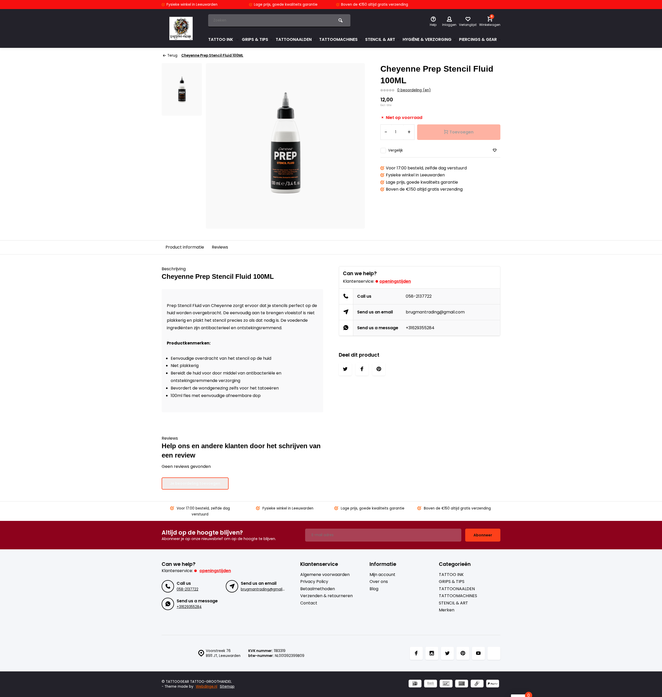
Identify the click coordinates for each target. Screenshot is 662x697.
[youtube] (478, 653)
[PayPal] (492, 684)
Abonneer (482, 535)
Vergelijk (395, 150)
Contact (308, 603)
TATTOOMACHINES (338, 39)
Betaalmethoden (317, 589)
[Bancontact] (446, 684)
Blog (374, 589)
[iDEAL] (415, 684)
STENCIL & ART (380, 39)
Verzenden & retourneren (326, 596)
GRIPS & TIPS (255, 39)
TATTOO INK (221, 39)
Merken (446, 610)
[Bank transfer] (430, 684)
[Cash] (477, 684)
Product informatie (185, 247)
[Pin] (461, 684)
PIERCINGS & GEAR (478, 39)
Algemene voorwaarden (325, 575)
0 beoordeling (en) (414, 90)
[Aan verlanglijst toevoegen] (494, 150)
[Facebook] (416, 653)
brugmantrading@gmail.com (435, 312)
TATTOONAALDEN (294, 39)
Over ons (379, 581)
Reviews (220, 247)
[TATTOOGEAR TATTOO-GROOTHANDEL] (181, 28)
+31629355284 (420, 328)
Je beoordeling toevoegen (195, 483)
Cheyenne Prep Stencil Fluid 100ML (212, 55)
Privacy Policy (314, 581)
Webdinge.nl (206, 686)
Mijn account (382, 575)
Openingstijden (395, 281)
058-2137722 (419, 296)
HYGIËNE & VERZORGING (427, 39)
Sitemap (227, 686)
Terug (172, 55)
